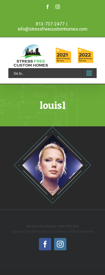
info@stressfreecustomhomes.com (52, 29)
